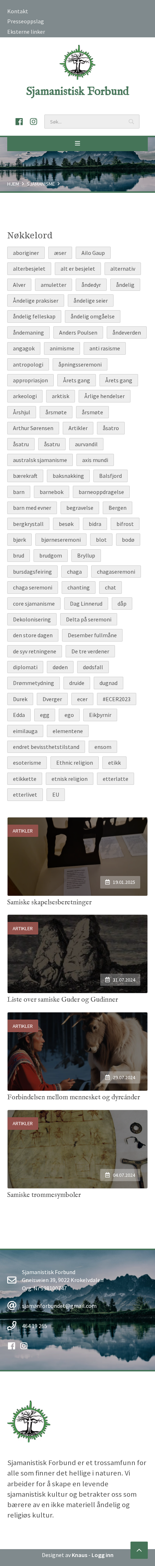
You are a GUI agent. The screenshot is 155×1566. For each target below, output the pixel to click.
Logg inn (103, 1554)
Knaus (79, 1554)
